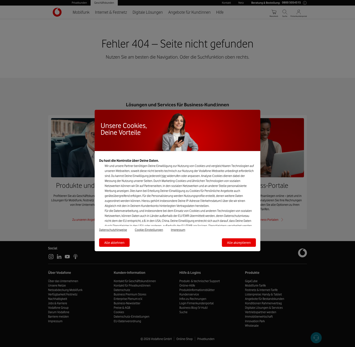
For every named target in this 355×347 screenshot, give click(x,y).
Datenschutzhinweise (113, 229)
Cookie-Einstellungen (149, 229)
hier (163, 176)
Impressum (178, 229)
